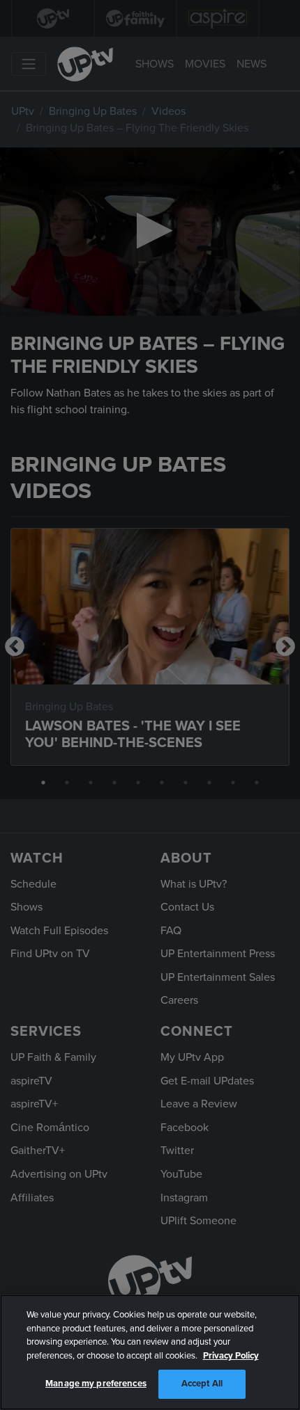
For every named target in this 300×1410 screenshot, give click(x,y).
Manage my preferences (96, 1383)
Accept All (202, 1383)
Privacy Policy (231, 1355)
